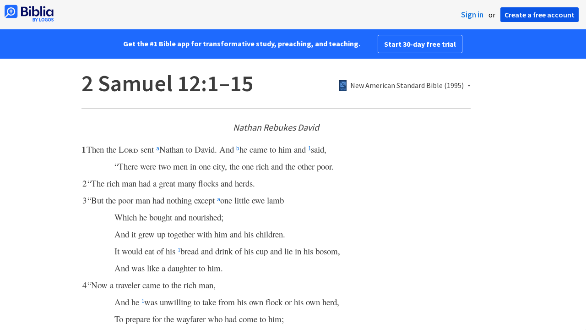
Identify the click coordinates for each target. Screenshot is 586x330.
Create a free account (540, 14)
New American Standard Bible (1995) (407, 86)
